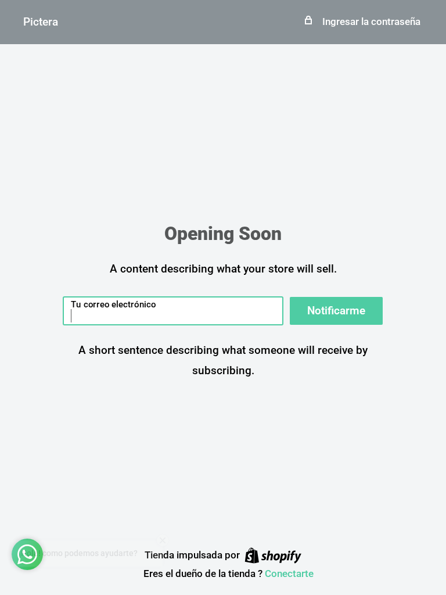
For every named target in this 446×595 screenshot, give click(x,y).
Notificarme (336, 310)
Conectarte (289, 573)
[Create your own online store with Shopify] (272, 555)
